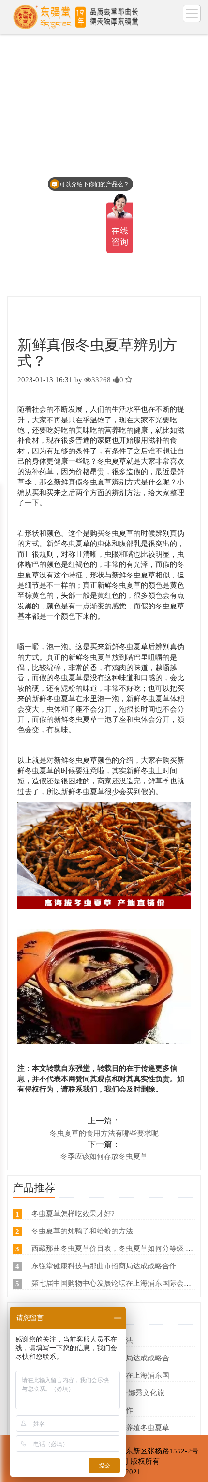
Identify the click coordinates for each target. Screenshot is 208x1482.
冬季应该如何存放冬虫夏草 (104, 1156)
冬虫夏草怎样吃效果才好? (73, 1213)
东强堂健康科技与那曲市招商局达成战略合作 (104, 1266)
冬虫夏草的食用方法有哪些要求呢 (104, 1133)
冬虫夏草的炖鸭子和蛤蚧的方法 (82, 1231)
